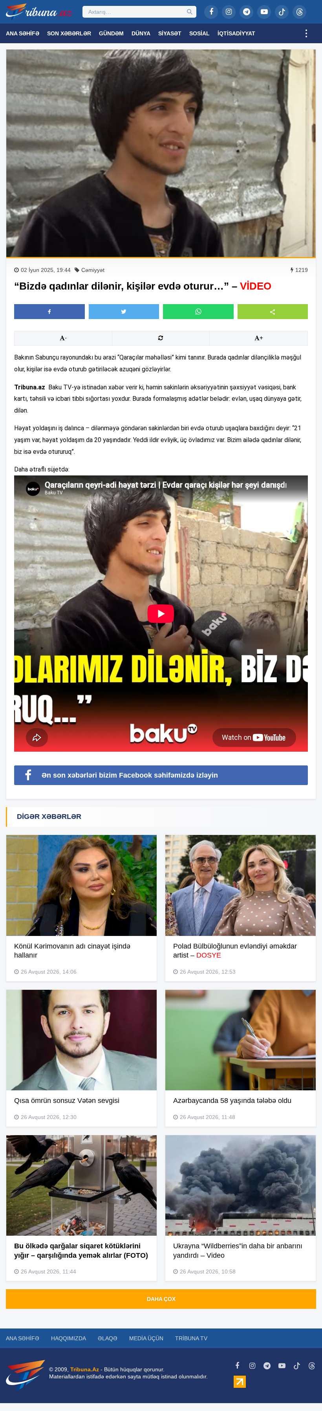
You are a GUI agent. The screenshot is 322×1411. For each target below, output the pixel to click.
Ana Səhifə (22, 33)
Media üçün (146, 1338)
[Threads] (299, 12)
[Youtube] (264, 12)
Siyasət (169, 33)
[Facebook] (211, 12)
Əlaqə (107, 1338)
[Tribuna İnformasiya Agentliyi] (39, 12)
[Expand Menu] (306, 33)
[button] (273, 311)
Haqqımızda (68, 1338)
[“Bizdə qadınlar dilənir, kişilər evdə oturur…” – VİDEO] (161, 153)
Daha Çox (161, 1299)
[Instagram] (229, 12)
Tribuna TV (191, 1338)
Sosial (199, 33)
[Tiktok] (282, 12)
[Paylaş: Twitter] (124, 311)
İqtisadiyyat (236, 33)
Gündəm (111, 33)
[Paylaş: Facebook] (49, 311)
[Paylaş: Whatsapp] (198, 311)
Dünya (141, 33)
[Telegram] (246, 12)
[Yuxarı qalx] (300, 1389)
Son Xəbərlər (69, 33)
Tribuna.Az (84, 1369)
